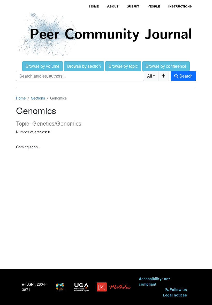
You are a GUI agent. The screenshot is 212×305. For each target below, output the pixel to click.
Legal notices (175, 295)
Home (94, 6)
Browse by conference (166, 66)
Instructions (180, 6)
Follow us (178, 289)
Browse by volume (42, 66)
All (149, 76)
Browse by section (84, 66)
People (153, 6)
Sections (38, 98)
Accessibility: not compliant (154, 281)
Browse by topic (123, 66)
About (112, 6)
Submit (133, 6)
